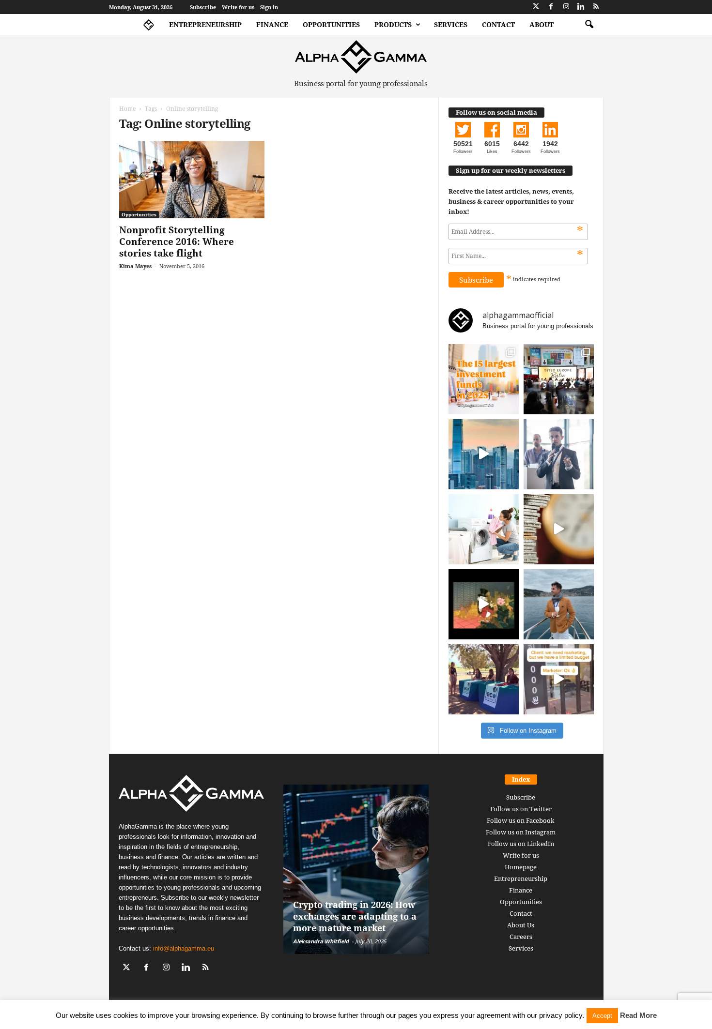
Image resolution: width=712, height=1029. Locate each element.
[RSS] (596, 7)
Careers (521, 936)
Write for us (238, 7)
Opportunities (331, 24)
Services (450, 24)
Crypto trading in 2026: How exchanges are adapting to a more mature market (355, 916)
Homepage (521, 867)
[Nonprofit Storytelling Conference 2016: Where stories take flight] (191, 179)
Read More (638, 1015)
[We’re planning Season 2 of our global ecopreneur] (484, 679)
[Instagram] (566, 7)
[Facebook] (551, 7)
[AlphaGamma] (361, 57)
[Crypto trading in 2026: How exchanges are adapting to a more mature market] (356, 869)
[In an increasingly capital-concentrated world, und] (484, 379)
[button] (589, 24)
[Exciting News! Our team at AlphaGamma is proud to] (559, 379)
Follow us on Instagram (521, 832)
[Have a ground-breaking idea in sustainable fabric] (484, 529)
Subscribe (203, 7)
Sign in (269, 7)
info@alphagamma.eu (183, 948)
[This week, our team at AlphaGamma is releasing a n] (559, 604)
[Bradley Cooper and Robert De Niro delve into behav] (559, 529)
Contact (498, 24)
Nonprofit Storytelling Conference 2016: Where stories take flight (176, 241)
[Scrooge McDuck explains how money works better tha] (484, 604)
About (541, 24)
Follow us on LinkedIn (521, 843)
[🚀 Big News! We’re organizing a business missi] (484, 454)
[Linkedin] (581, 7)
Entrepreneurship (205, 24)
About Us (520, 925)
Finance (272, 24)
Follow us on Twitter (521, 808)
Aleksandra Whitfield (321, 941)
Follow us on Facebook (521, 820)
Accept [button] (602, 1015)
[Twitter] (536, 7)
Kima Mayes (135, 266)
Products (393, 24)
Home (127, 109)
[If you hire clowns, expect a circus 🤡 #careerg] (559, 679)
